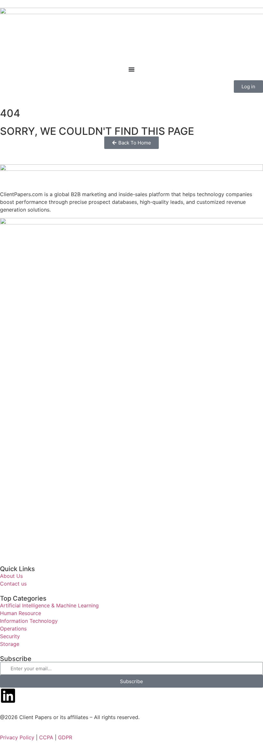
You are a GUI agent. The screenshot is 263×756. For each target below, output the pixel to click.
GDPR (65, 737)
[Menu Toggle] (131, 69)
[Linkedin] (8, 696)
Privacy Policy (17, 737)
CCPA (46, 737)
